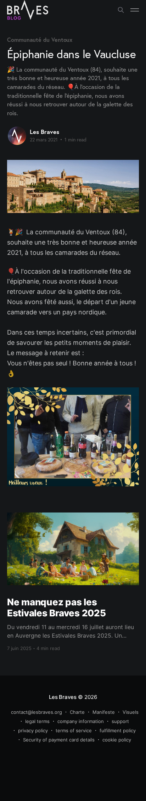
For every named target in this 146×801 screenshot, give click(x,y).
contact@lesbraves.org (36, 712)
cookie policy (116, 740)
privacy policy (33, 730)
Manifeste (103, 712)
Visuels (131, 712)
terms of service (74, 730)
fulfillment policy (118, 730)
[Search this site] (121, 10)
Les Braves (44, 132)
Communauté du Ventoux (39, 39)
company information (80, 721)
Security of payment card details (59, 740)
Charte (77, 712)
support (120, 721)
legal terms (37, 721)
